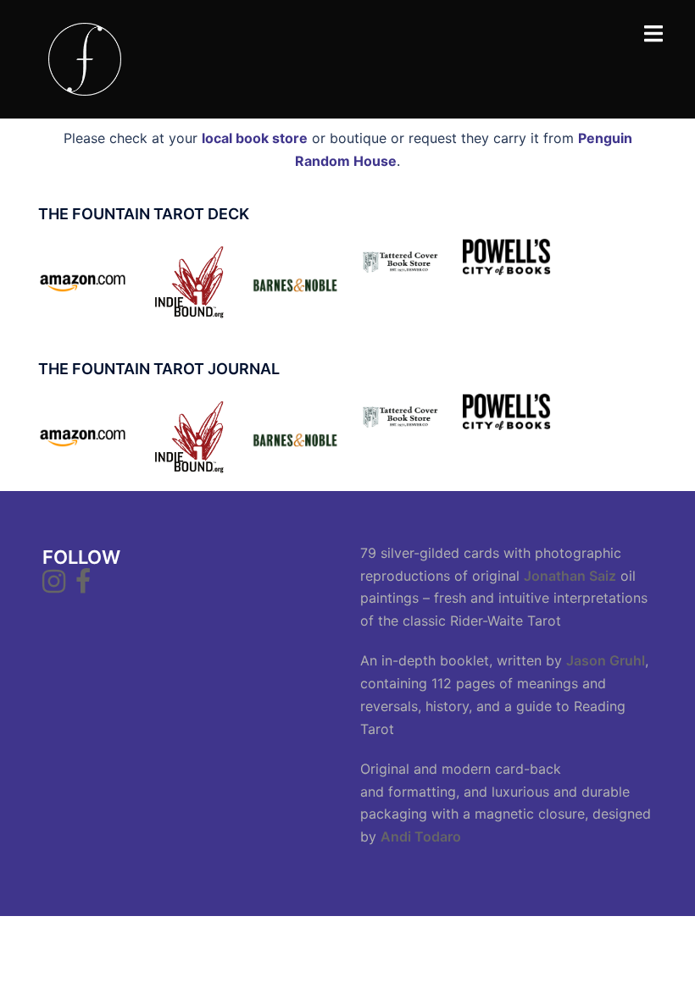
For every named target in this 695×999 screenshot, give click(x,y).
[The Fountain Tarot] (84, 57)
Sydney (384, 944)
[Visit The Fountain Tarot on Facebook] (83, 585)
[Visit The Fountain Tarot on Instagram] (53, 585)
